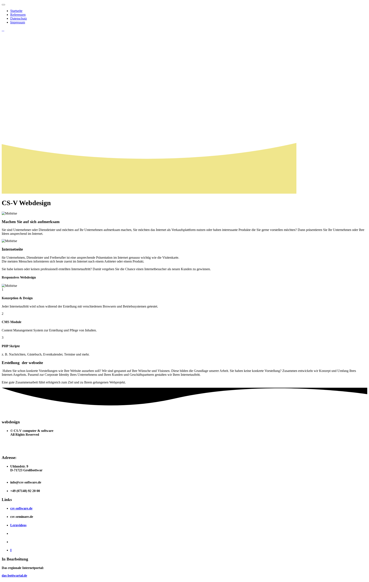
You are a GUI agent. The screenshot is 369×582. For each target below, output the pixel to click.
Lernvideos (18, 525)
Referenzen (18, 14)
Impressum (17, 22)
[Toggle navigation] (3, 4)
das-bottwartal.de (14, 575)
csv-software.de (21, 508)
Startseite (16, 11)
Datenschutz (18, 18)
